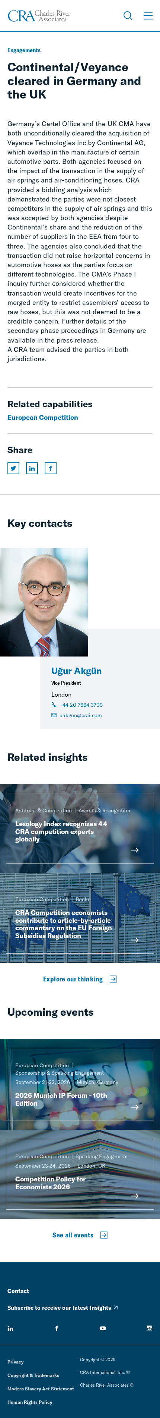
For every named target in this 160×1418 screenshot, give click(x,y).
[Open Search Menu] (128, 15)
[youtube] (103, 1328)
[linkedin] (10, 1328)
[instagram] (150, 1328)
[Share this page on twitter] (13, 468)
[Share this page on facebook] (51, 468)
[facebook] (57, 1328)
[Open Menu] (148, 15)
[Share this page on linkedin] (32, 468)
